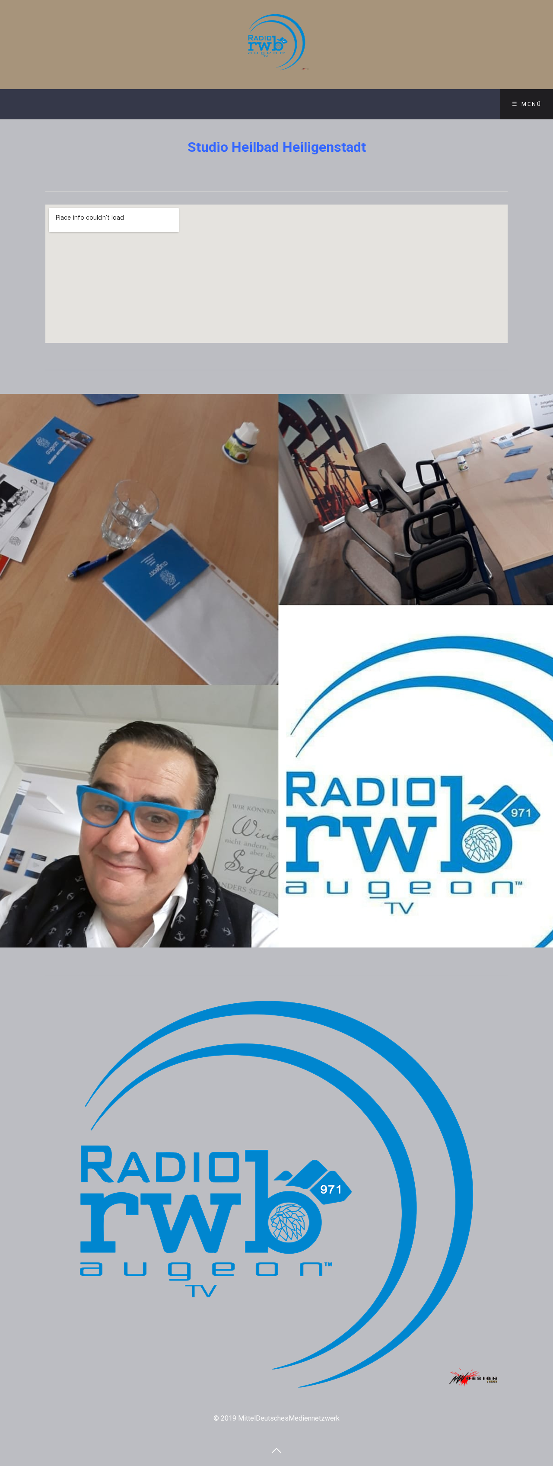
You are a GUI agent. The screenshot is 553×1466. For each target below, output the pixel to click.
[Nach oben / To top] (276, 1450)
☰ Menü (527, 104)
